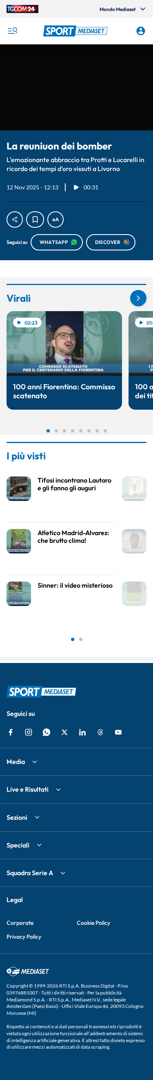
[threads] (100, 732)
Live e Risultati (28, 789)
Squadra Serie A (30, 873)
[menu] (12, 31)
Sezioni (17, 817)
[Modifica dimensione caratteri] (55, 219)
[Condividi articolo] (15, 219)
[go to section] (138, 298)
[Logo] (76, 30)
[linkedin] (82, 732)
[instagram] (28, 732)
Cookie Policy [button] (93, 922)
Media (16, 761)
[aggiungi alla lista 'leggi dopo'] (35, 219)
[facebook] (11, 732)
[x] (64, 732)
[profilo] (140, 31)
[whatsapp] (46, 732)
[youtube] (118, 732)
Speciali (18, 845)
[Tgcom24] (22, 9)
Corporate (20, 922)
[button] (76, 30)
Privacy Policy (24, 936)
